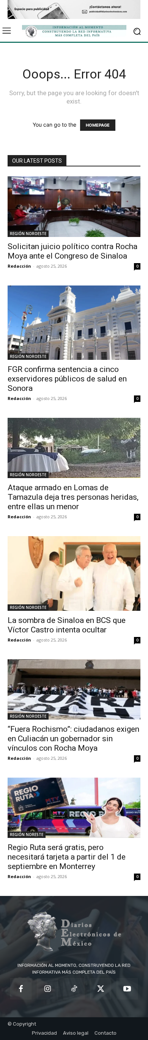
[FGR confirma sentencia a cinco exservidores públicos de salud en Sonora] (74, 322)
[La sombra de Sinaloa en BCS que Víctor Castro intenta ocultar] (74, 573)
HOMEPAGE (98, 125)
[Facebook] (20, 988)
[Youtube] (127, 988)
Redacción (19, 266)
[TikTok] (74, 988)
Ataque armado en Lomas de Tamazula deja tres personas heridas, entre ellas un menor (73, 497)
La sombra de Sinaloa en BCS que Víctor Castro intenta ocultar (67, 625)
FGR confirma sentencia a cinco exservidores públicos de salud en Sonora (67, 379)
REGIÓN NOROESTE (28, 233)
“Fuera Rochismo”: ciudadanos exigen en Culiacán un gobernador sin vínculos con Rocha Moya (73, 739)
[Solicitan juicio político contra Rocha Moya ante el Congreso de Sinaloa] (74, 206)
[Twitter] (100, 988)
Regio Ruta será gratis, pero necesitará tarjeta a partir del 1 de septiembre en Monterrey (67, 857)
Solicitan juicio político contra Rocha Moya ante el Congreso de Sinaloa (72, 251)
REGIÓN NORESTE (26, 834)
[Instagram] (47, 988)
